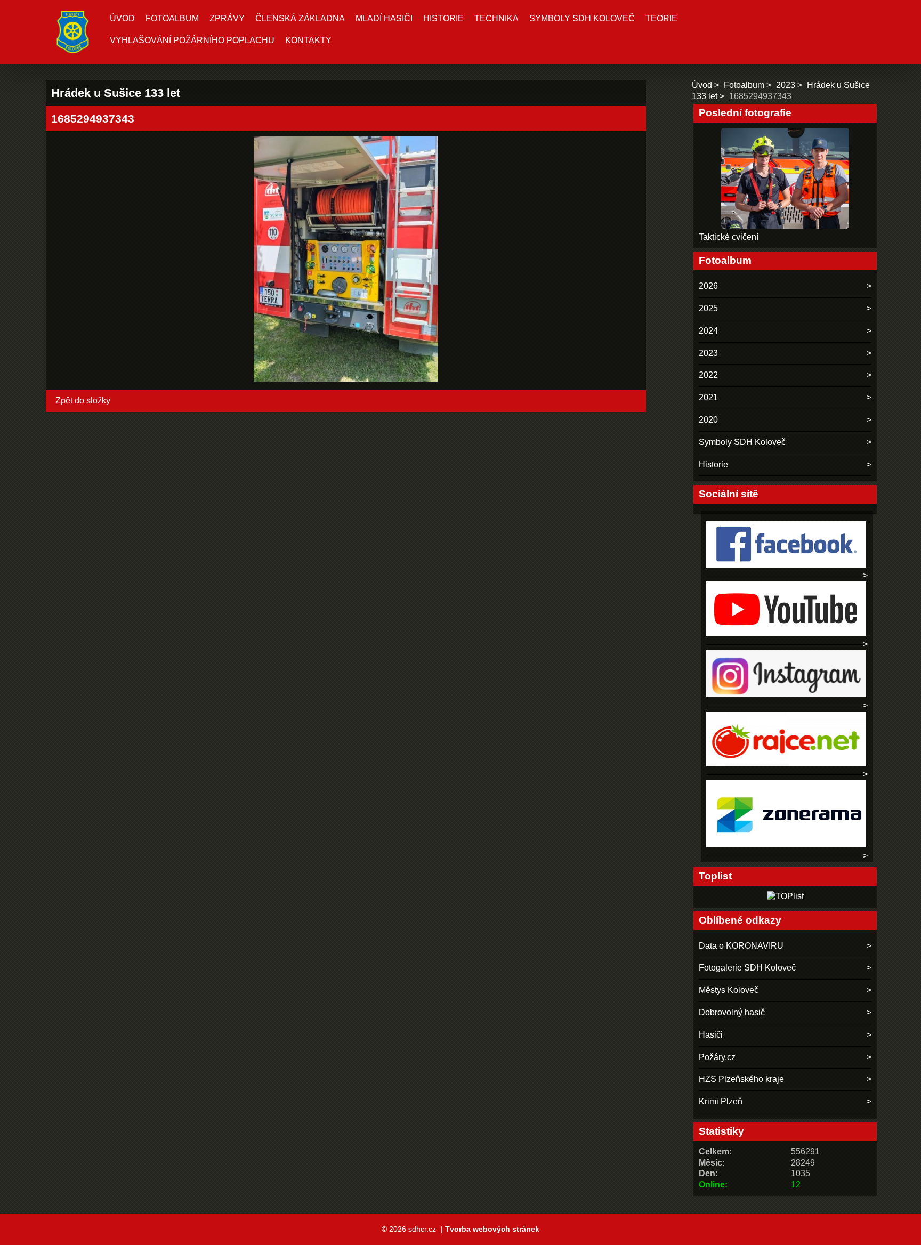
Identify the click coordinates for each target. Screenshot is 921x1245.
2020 (708, 419)
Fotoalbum (172, 18)
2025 (708, 308)
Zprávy (227, 18)
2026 (708, 285)
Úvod (122, 18)
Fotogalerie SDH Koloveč (747, 967)
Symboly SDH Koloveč (582, 18)
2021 (708, 397)
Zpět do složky (82, 400)
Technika (496, 18)
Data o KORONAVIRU (741, 945)
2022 (708, 374)
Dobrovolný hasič (732, 1012)
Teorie (661, 18)
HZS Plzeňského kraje (741, 1079)
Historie (443, 18)
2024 (708, 330)
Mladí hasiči (384, 18)
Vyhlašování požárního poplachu (192, 40)
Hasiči (711, 1034)
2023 (785, 85)
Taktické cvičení (728, 236)
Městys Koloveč (728, 990)
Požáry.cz (717, 1057)
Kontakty (308, 40)
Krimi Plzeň (720, 1101)
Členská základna (300, 18)
